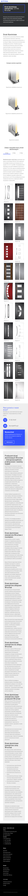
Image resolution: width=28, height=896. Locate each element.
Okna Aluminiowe (6, 852)
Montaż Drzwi (6, 871)
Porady (4, 885)
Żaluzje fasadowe (6, 859)
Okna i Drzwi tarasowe (7, 854)
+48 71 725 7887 (7, 840)
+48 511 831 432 (7, 842)
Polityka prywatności (7, 881)
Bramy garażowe (6, 861)
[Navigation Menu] (26, 1)
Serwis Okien (6, 873)
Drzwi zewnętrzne (7, 855)
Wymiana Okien (6, 869)
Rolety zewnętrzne (7, 857)
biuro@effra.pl (7, 838)
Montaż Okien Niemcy (7, 875)
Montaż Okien (6, 868)
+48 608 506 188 (7, 843)
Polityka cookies (6, 883)
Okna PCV (5, 850)
